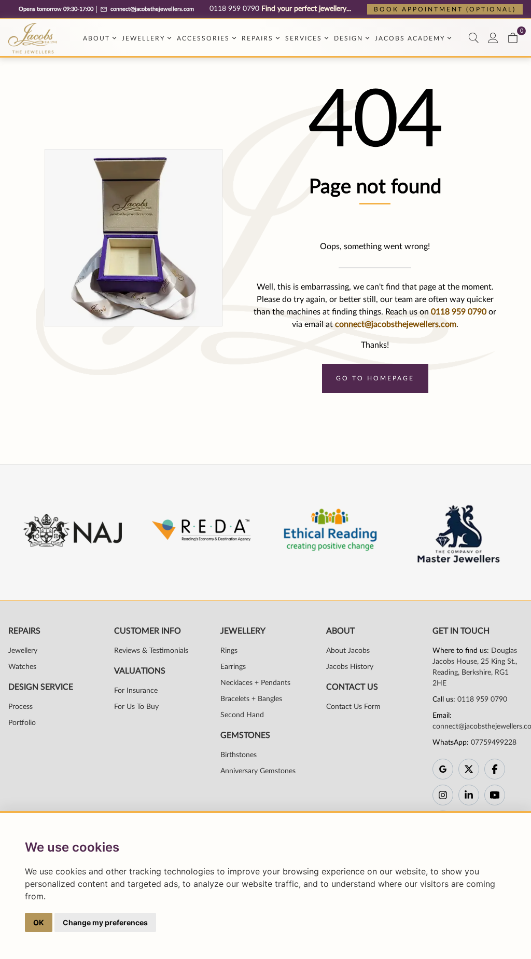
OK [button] (38, 922)
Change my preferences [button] (105, 922)
